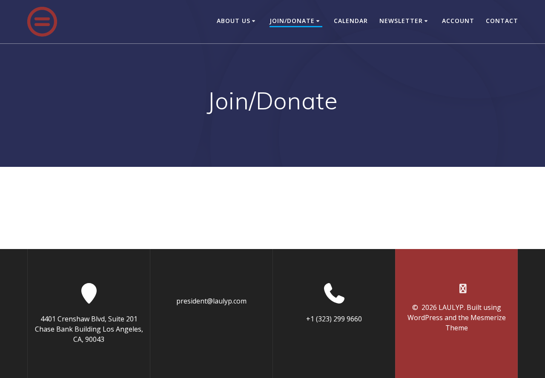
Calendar (351, 21)
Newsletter (401, 21)
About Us (233, 21)
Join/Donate (292, 21)
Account (458, 21)
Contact (502, 21)
